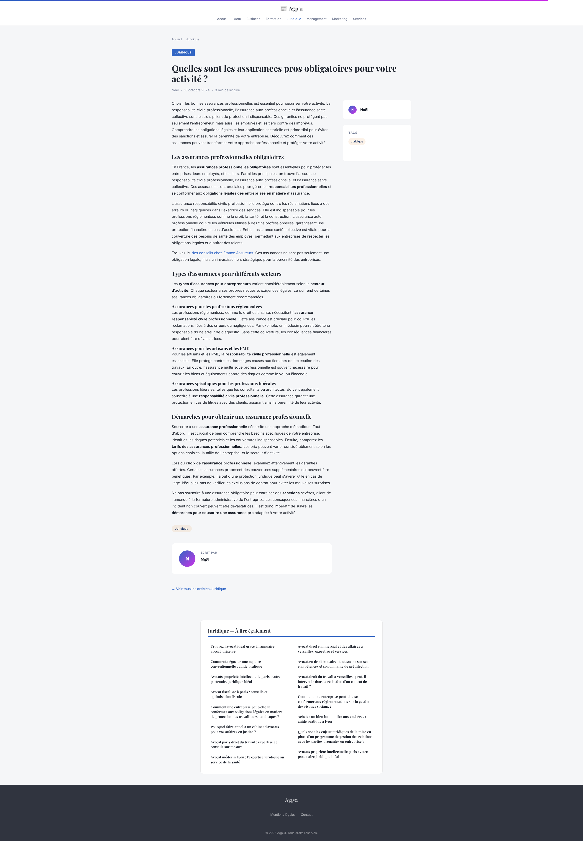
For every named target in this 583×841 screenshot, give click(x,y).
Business (253, 19)
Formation (273, 19)
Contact (307, 814)
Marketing (340, 19)
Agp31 (291, 8)
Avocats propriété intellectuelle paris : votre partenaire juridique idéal (246, 679)
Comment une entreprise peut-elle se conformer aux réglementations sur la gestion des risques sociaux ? (334, 701)
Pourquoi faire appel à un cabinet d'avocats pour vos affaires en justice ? (245, 729)
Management (317, 19)
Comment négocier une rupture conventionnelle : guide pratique (236, 664)
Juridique (294, 19)
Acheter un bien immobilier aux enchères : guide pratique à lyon (332, 719)
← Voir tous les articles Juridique (199, 589)
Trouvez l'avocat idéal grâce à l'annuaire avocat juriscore (243, 648)
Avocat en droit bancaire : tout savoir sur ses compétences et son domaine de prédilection (333, 664)
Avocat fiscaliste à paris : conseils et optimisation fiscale (239, 694)
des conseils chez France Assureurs (222, 253)
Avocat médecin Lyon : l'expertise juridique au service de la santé (247, 759)
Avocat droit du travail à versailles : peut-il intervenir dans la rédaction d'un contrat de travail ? (332, 681)
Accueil (222, 19)
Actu (237, 19)
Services (359, 19)
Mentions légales (282, 814)
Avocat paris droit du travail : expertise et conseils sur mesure (244, 744)
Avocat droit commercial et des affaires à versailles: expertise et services (330, 648)
